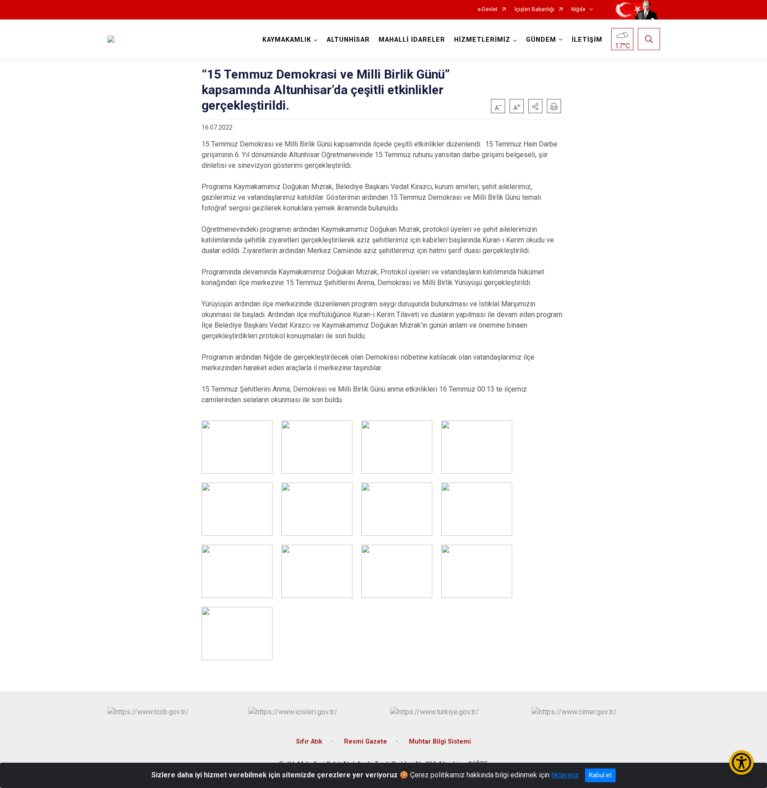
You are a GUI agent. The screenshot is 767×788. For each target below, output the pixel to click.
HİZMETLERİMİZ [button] (482, 40)
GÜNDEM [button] (541, 40)
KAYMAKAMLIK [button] (286, 40)
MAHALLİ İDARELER (412, 40)
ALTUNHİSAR (348, 40)
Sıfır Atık (309, 741)
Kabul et (600, 775)
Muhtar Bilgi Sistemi (440, 741)
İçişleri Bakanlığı (534, 9)
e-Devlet (488, 9)
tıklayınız (565, 775)
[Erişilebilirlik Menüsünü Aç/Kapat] (741, 762)
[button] (535, 106)
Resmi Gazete (365, 741)
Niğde (578, 9)
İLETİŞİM (587, 40)
